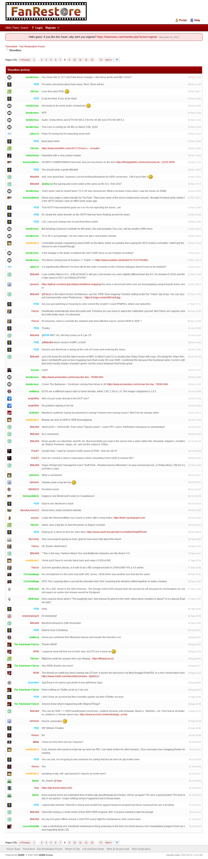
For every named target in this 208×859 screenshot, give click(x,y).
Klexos (35, 735)
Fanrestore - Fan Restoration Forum (25, 46)
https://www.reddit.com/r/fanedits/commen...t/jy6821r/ (70, 676)
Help (197, 20)
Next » (108, 60)
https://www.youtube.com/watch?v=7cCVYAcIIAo (121, 260)
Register (51, 27)
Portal (183, 20)
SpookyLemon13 (29, 510)
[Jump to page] (117, 60)
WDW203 (33, 489)
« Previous (25, 60)
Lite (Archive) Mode (93, 849)
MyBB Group (46, 855)
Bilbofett (34, 176)
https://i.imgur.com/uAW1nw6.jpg (102, 297)
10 (74, 60)
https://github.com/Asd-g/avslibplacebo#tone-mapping (71, 284)
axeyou (35, 517)
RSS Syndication (141, 849)
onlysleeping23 (30, 616)
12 (86, 60)
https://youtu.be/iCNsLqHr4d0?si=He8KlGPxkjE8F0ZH (117, 532)
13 (92, 60)
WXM (36, 651)
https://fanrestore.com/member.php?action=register (127, 36)
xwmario (34, 284)
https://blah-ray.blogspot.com (129, 517)
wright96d (33, 398)
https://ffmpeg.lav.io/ (103, 658)
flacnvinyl (34, 539)
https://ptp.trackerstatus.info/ (57, 787)
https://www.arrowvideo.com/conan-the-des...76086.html (72, 377)
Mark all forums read (118, 849)
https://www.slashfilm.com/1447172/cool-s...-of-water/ (71, 148)
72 (101, 60)
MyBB (21, 855)
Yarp (58, 780)
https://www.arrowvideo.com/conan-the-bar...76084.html (137, 384)
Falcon (48, 294)
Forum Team (13, 849)
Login (39, 27)
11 (80, 60)
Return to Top (72, 849)
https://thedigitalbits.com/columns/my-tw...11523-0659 (145, 162)
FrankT (35, 451)
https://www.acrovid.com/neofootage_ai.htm (103, 714)
